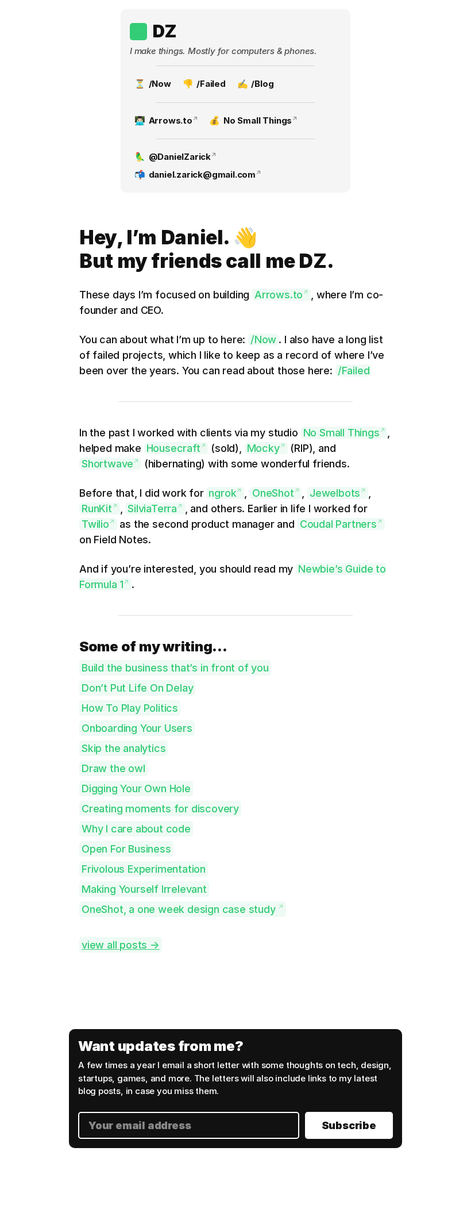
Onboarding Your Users (137, 728)
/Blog (262, 83)
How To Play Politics (130, 708)
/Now (160, 83)
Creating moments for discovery (160, 809)
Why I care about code (136, 829)
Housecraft (173, 448)
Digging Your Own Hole (136, 788)
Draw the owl (113, 768)
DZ (164, 31)
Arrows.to (170, 120)
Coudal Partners (338, 524)
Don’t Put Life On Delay (137, 688)
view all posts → (121, 945)
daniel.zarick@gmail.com (202, 174)
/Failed (211, 83)
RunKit (97, 508)
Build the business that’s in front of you (175, 668)
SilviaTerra (152, 508)
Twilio (95, 524)
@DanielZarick (180, 156)
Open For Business (126, 849)
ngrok (222, 493)
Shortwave (107, 464)
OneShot (273, 493)
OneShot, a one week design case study (180, 909)
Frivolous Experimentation (144, 869)
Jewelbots (335, 493)
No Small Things (257, 120)
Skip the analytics (123, 748)
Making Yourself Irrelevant (144, 889)
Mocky (263, 448)
